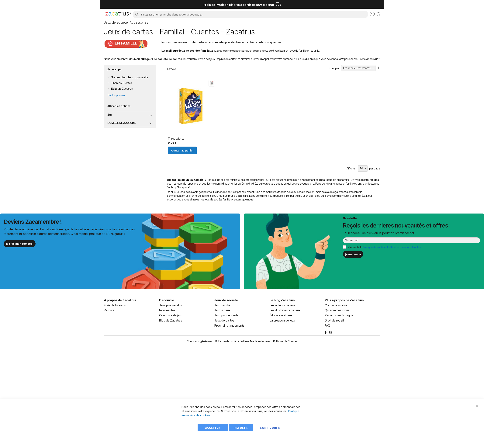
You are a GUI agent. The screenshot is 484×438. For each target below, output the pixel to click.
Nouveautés (167, 310)
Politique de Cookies (285, 341)
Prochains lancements (229, 325)
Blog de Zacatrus (170, 320)
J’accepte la (384, 247)
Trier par (334, 68)
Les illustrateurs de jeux (285, 310)
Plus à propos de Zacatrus (344, 300)
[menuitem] (116, 22)
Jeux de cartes (224, 320)
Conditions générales (199, 341)
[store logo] (117, 14)
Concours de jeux (171, 315)
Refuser (241, 427)
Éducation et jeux (281, 315)
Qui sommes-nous (337, 310)
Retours (109, 310)
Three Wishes (176, 138)
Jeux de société (226, 300)
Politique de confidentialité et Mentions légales (242, 341)
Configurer (270, 427)
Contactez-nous (336, 305)
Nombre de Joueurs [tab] (121, 122)
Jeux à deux (222, 310)
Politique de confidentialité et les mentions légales (392, 247)
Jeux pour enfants (226, 315)
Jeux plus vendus (170, 305)
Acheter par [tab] (115, 69)
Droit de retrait (334, 320)
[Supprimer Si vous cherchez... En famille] (108, 77)
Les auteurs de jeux (282, 305)
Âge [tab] (109, 115)
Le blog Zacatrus (282, 300)
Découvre (166, 300)
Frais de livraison (115, 305)
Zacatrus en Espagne (339, 315)
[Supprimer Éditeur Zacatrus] (108, 89)
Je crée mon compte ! (19, 243)
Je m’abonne (353, 254)
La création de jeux (282, 320)
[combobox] (250, 14)
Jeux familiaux (223, 305)
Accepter (212, 427)
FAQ (327, 325)
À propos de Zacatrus (120, 300)
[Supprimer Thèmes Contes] (108, 83)
